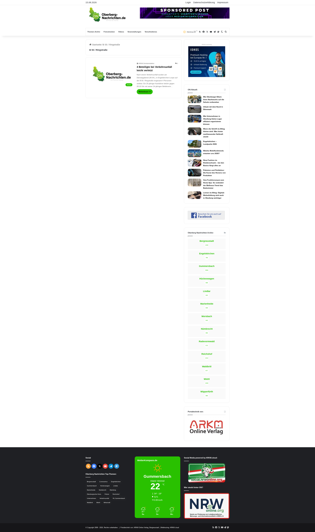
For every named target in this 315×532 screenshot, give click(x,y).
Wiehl (98, 502)
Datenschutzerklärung (204, 2)
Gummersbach (92, 486)
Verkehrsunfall (104, 498)
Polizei (107, 494)
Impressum (222, 2)
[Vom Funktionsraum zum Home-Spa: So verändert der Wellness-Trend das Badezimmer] (194, 182)
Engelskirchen (116, 482)
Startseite (96, 44)
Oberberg (113, 490)
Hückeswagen (105, 486)
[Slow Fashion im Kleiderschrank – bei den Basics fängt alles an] (194, 162)
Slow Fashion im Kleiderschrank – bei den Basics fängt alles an (213, 162)
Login (188, 2)
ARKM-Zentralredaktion (146, 63)
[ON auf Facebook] (206, 219)
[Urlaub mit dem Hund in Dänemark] (194, 109)
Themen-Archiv (93, 32)
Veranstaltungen (134, 32)
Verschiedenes (151, 32)
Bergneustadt (91, 482)
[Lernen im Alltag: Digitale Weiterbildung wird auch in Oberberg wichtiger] (194, 195)
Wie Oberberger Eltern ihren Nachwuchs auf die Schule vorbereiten (213, 99)
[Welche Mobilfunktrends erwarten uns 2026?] (194, 153)
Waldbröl (90, 502)
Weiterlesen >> (145, 92)
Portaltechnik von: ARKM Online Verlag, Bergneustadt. (139, 527)
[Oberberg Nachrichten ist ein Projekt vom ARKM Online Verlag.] (206, 436)
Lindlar (115, 486)
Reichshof (116, 494)
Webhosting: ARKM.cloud (170, 527)
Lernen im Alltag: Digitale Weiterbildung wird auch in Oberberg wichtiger (213, 195)
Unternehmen (91, 498)
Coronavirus (103, 482)
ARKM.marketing (207, 44)
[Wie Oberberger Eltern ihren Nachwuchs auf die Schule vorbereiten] (194, 99)
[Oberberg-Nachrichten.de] (107, 14)
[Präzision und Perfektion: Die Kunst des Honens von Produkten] (194, 172)
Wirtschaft (107, 502)
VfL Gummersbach (119, 498)
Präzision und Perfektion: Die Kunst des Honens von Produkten (214, 172)
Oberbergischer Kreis (94, 494)
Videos (121, 32)
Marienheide (91, 490)
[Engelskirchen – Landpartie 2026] (194, 144)
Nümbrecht (102, 490)
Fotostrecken (109, 32)
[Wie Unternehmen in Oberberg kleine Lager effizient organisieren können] (194, 118)
